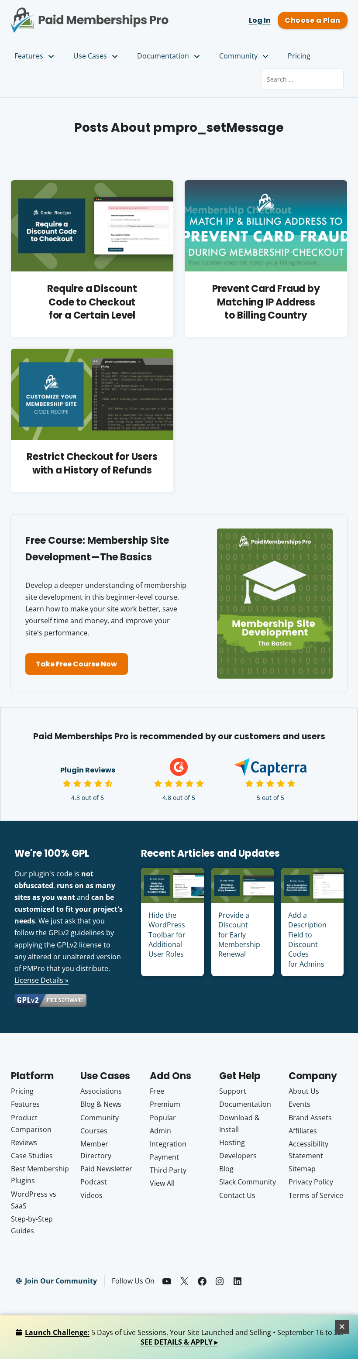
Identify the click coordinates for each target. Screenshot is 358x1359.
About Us (304, 1091)
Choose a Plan (312, 20)
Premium (165, 1104)
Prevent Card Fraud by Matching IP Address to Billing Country (266, 302)
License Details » (41, 980)
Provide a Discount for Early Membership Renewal (239, 934)
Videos (91, 1195)
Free (157, 1091)
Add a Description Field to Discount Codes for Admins (307, 939)
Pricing (299, 56)
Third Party (168, 1170)
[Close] (342, 1327)
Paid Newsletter (106, 1169)
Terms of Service (316, 1195)
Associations (101, 1091)
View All (162, 1183)
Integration (168, 1144)
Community (238, 56)
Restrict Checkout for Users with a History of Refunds (92, 463)
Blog (226, 1169)
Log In (260, 20)
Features (28, 56)
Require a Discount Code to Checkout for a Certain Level (92, 302)
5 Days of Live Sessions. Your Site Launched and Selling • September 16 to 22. (184, 1337)
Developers (238, 1155)
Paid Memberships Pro (89, 14)
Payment (164, 1157)
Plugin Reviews (87, 770)
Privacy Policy (311, 1182)
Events (299, 1104)
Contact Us (237, 1195)
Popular (163, 1117)
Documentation (163, 56)
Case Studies (32, 1155)
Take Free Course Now (76, 664)
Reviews (24, 1142)
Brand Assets (310, 1117)
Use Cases (90, 56)
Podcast (93, 1182)
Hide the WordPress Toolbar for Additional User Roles (167, 934)
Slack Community (247, 1182)
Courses (93, 1131)
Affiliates (303, 1131)
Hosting (232, 1142)
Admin (160, 1131)
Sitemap (302, 1169)
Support (232, 1091)
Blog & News (100, 1104)
